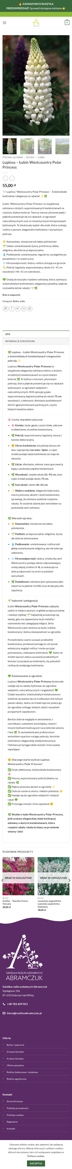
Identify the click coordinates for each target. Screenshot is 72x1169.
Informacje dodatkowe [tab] (20, 341)
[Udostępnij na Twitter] (17, 308)
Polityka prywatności (18, 1108)
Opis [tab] (7, 334)
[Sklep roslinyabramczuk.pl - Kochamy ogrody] (36, 22)
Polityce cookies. (36, 1156)
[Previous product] (12, 178)
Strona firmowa (15, 1101)
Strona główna (13, 157)
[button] (5, 23)
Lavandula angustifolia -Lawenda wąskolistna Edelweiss (50, 904)
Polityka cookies (15, 1115)
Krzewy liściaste (15, 1058)
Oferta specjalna (15, 1065)
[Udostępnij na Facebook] (11, 308)
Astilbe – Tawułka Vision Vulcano (15, 902)
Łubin (41, 157)
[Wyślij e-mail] (23, 308)
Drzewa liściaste (15, 1051)
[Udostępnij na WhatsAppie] (5, 308)
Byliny (30, 157)
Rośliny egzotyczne (16, 1078)
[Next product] (5, 178)
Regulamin (12, 1121)
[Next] (64, 85)
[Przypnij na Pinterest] (29, 308)
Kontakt (11, 1128)
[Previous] (8, 85)
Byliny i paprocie (15, 1044)
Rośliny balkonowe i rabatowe (22, 1072)
